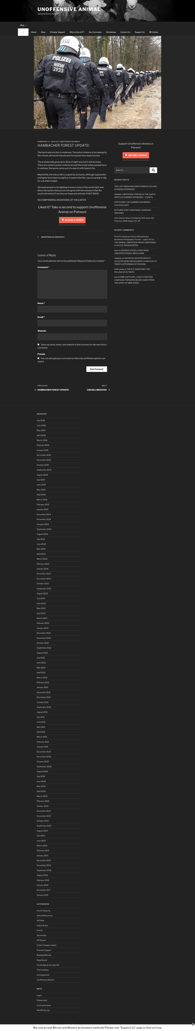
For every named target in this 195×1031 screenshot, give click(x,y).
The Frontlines (43, 970)
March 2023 (42, 618)
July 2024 (41, 539)
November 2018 (44, 865)
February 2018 (43, 880)
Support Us (140, 32)
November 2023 (44, 579)
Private (41, 354)
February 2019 (43, 850)
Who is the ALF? (77, 32)
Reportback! (42, 960)
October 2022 (43, 643)
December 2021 (44, 692)
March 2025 (42, 499)
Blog (22, 25)
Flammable (41, 935)
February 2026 (43, 445)
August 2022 (42, 653)
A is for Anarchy (43, 910)
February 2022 (43, 682)
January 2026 (42, 450)
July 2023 (41, 598)
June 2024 (41, 544)
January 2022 (42, 687)
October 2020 (43, 761)
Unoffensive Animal (69, 9)
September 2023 (44, 588)
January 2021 (42, 747)
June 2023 (41, 603)
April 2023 (41, 613)
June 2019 (41, 841)
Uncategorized (43, 975)
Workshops (111, 32)
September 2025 (44, 470)
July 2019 (41, 836)
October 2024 (43, 524)
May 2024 (41, 549)
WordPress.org (43, 1010)
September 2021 (44, 707)
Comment (43, 267)
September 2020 (44, 766)
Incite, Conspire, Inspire (46, 945)
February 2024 (43, 564)
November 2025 (44, 460)
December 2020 (44, 752)
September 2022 (44, 648)
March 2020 (42, 796)
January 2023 (42, 628)
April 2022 (41, 672)
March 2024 (42, 559)
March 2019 (42, 845)
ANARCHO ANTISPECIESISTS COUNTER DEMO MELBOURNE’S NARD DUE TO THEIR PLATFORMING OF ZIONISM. (135, 261)
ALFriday (40, 920)
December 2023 (44, 573)
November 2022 (44, 638)
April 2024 (41, 554)
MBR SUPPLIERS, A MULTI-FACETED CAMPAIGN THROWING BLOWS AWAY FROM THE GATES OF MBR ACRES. (134, 280)
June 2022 (41, 662)
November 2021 (44, 697)
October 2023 (43, 583)
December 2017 (44, 890)
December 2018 (44, 860)
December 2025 (44, 455)
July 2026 (41, 420)
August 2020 (42, 771)
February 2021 (43, 742)
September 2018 (44, 870)
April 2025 (41, 494)
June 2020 (41, 781)
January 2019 (42, 855)
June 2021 (41, 722)
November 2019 (44, 816)
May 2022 (41, 667)
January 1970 (42, 895)
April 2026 (41, 435)
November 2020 (44, 756)
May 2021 (41, 727)
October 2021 (43, 702)
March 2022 (42, 677)
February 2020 (43, 801)
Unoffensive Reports (53, 237)
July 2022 (41, 658)
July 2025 (41, 480)
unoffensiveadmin (70, 142)
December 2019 (44, 811)
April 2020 (41, 791)
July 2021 (41, 717)
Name (41, 303)
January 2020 (43, 806)
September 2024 (44, 529)
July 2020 (41, 776)
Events (40, 930)
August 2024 (42, 534)
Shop (43, 32)
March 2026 (42, 440)
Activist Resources (45, 915)
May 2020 (41, 786)
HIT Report (41, 940)
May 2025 (41, 490)
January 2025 (42, 509)
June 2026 (41, 425)
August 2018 (42, 875)
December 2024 (44, 514)
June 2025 (41, 485)
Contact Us (125, 32)
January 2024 (42, 569)
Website (42, 331)
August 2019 (42, 831)
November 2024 (44, 519)
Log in (39, 995)
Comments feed (44, 1005)
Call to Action (42, 925)
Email (41, 317)
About (33, 32)
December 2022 (44, 633)
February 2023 (43, 623)
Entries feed (42, 1000)
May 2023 (41, 608)
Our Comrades (95, 32)
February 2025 (43, 504)
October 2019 (43, 821)
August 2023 (42, 593)
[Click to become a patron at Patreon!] (72, 224)
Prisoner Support (57, 32)
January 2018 (42, 885)
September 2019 (44, 826)
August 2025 (42, 475)
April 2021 (41, 732)
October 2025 (43, 465)
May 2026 (41, 430)
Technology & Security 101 (48, 965)
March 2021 (42, 737)
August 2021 (42, 712)
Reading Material (44, 955)
